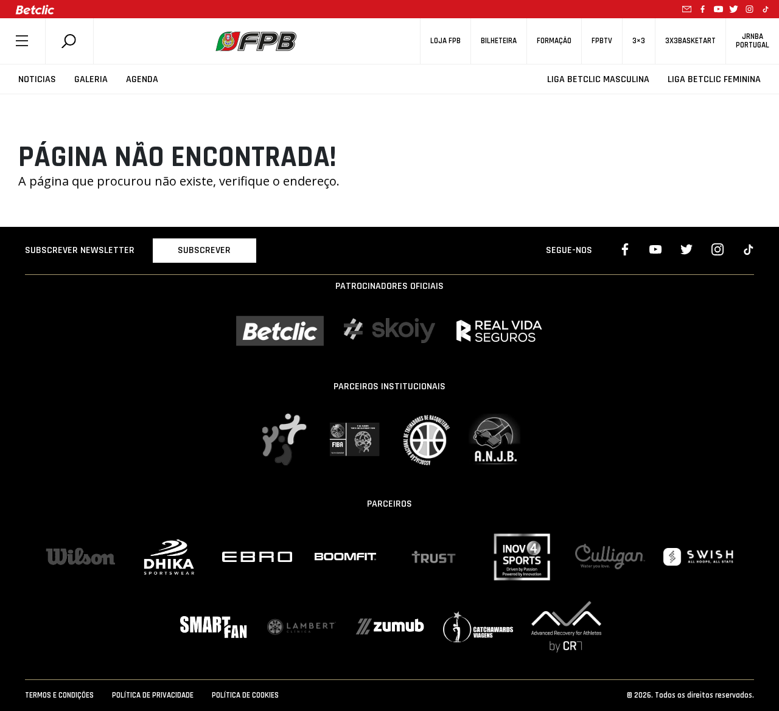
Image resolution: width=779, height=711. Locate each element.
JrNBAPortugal (752, 41)
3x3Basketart (690, 41)
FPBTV (602, 41)
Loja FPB (445, 41)
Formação (554, 41)
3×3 (638, 41)
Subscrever (204, 250)
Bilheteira (499, 41)
